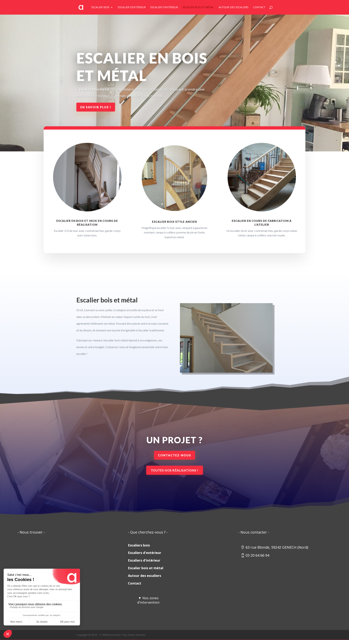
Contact (259, 7)
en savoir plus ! (95, 107)
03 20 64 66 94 (257, 555)
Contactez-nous (174, 455)
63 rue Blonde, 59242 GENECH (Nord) (277, 547)
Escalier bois (100, 7)
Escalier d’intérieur (164, 7)
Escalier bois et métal (198, 7)
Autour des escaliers (233, 7)
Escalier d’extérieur (132, 7)
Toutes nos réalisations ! (174, 470)
